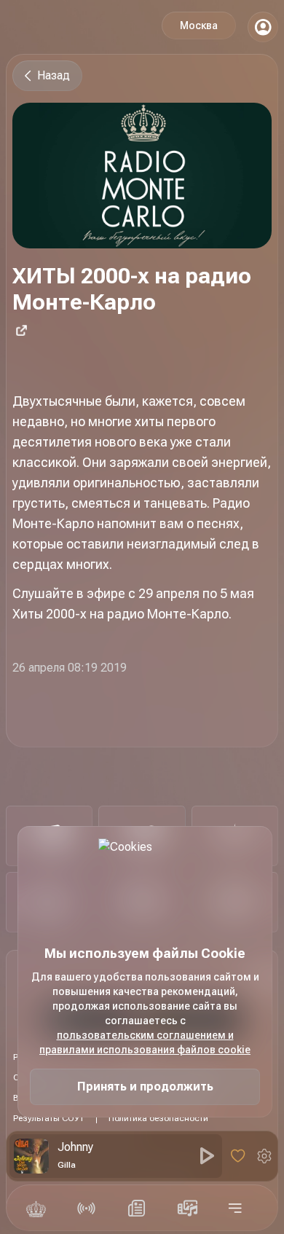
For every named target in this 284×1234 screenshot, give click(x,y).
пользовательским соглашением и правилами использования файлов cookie (145, 1042)
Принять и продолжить (145, 1086)
